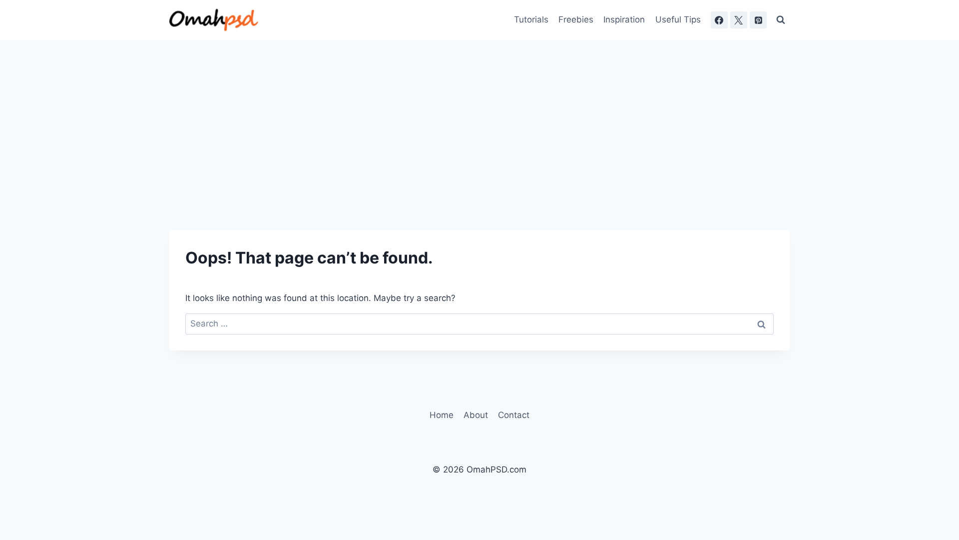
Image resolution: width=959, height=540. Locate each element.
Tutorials (531, 19)
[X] (738, 20)
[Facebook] (719, 20)
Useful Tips (678, 19)
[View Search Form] (781, 20)
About (476, 415)
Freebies (575, 19)
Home (442, 415)
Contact (513, 415)
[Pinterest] (758, 20)
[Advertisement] (479, 115)
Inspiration (624, 19)
